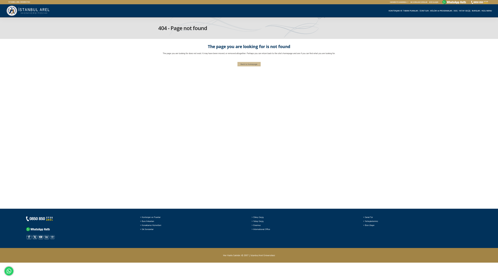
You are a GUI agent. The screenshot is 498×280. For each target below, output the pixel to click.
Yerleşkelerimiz (371, 221)
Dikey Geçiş (258, 217)
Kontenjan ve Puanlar (151, 217)
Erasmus (257, 225)
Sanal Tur (369, 217)
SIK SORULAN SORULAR (418, 2)
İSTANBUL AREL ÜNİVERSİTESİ (19, 2)
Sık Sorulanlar (148, 229)
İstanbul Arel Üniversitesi (263, 255)
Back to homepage (249, 64)
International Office (261, 229)
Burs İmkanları (148, 221)
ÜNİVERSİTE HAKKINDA (398, 2)
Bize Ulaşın (369, 225)
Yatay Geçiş (258, 221)
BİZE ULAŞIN (433, 2)
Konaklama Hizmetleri (151, 225)
